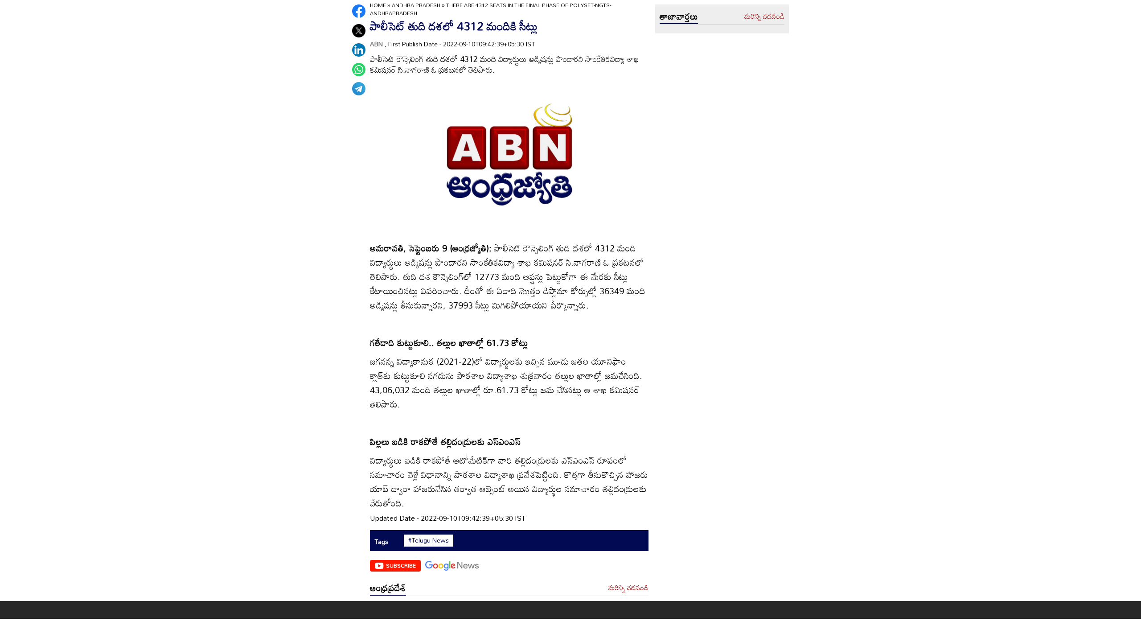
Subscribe (401, 565)
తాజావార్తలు (679, 16)
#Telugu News (428, 540)
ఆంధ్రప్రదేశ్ (388, 587)
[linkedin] (358, 50)
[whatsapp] (358, 69)
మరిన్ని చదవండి (628, 588)
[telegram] (358, 88)
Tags (381, 541)
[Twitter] (358, 30)
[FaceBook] (358, 11)
